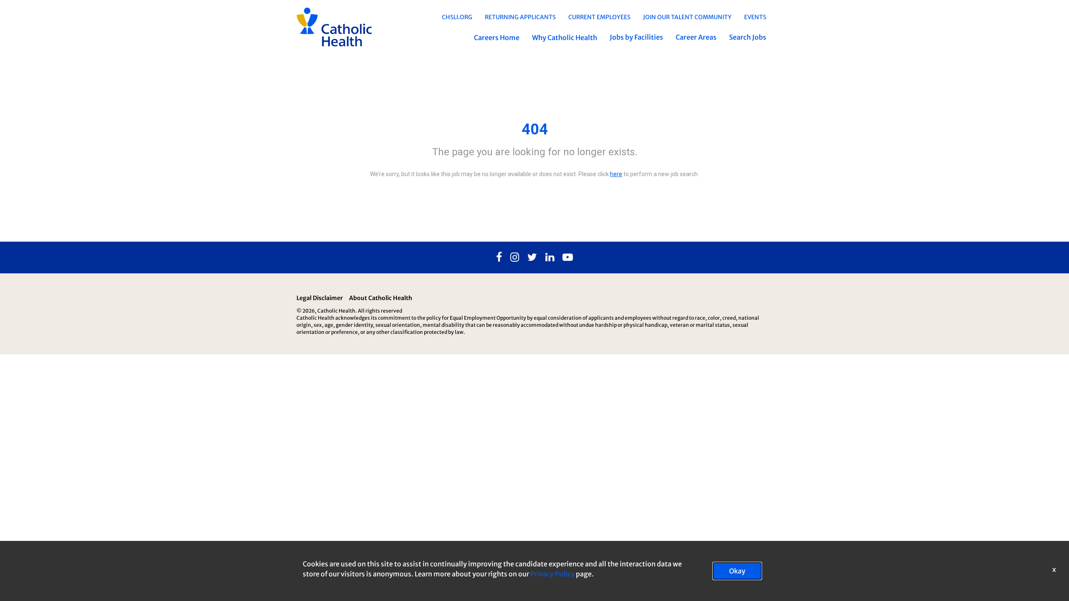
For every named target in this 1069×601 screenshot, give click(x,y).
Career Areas (696, 37)
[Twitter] (532, 257)
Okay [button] (737, 571)
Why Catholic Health (564, 37)
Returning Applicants (520, 17)
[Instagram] (514, 257)
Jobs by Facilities (636, 37)
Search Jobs (747, 37)
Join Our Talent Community (687, 17)
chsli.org (457, 17)
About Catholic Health (380, 298)
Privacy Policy (552, 574)
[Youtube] (567, 257)
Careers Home (496, 37)
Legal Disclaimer (319, 298)
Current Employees (599, 17)
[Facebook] (499, 257)
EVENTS (755, 17)
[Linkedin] (549, 257)
